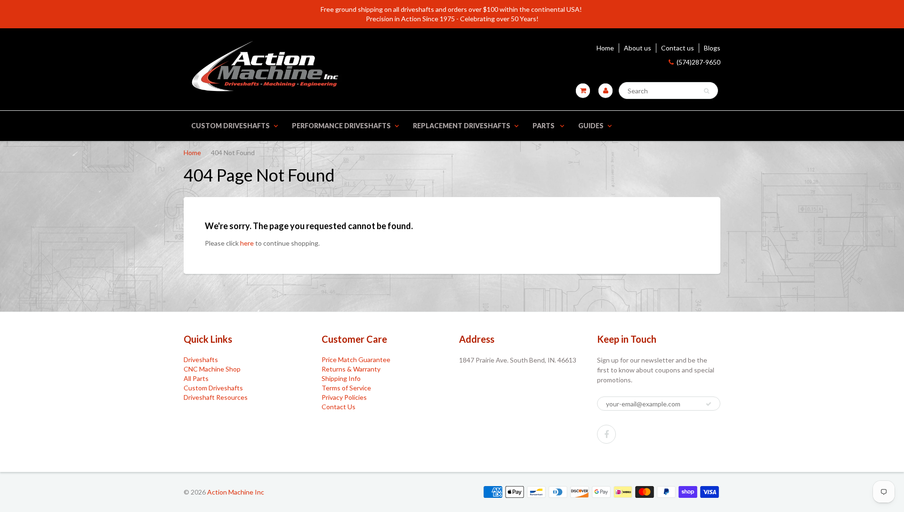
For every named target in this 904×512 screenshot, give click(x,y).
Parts (544, 126)
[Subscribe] (708, 404)
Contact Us (338, 407)
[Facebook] (606, 434)
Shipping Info (341, 378)
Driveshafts (201, 359)
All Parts (196, 378)
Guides (591, 126)
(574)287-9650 (698, 62)
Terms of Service (346, 388)
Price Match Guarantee (356, 359)
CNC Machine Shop (212, 369)
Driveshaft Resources (216, 397)
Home (605, 48)
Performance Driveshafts (341, 126)
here (247, 243)
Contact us (677, 48)
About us (637, 48)
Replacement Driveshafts (461, 126)
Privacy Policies (344, 397)
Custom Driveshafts (230, 126)
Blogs (712, 48)
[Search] (706, 91)
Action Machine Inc (235, 492)
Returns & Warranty (351, 369)
